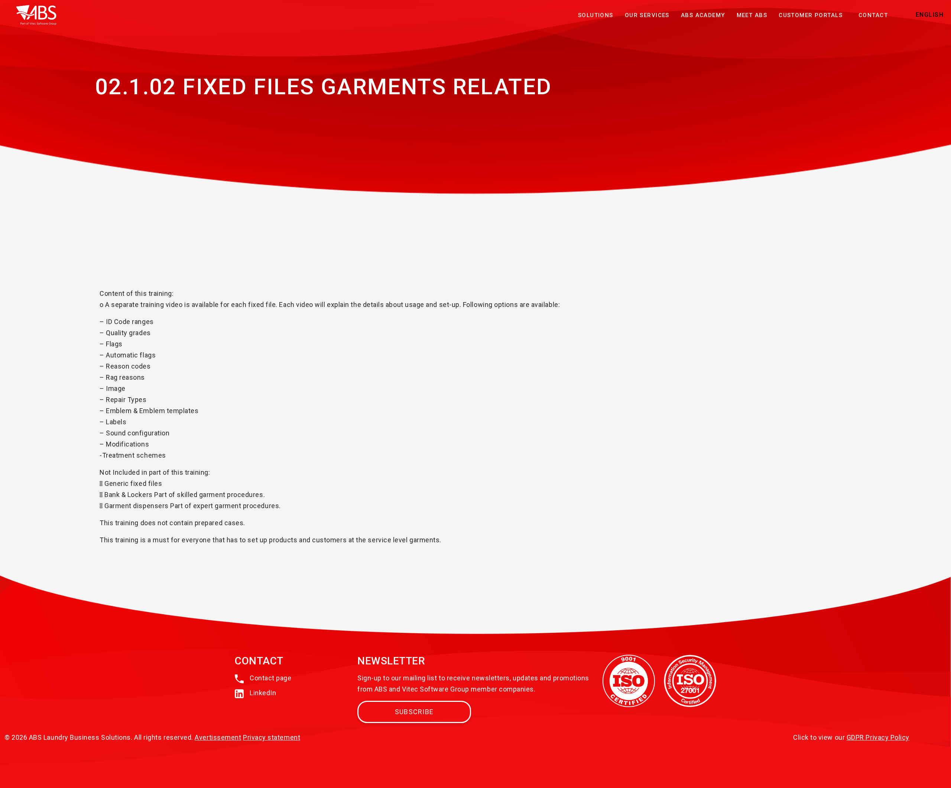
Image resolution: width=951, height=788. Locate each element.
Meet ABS (752, 15)
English (930, 14)
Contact (873, 15)
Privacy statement (271, 737)
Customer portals (811, 15)
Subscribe (414, 712)
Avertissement (218, 737)
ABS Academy (703, 15)
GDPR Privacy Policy (878, 737)
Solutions (595, 15)
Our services (647, 15)
